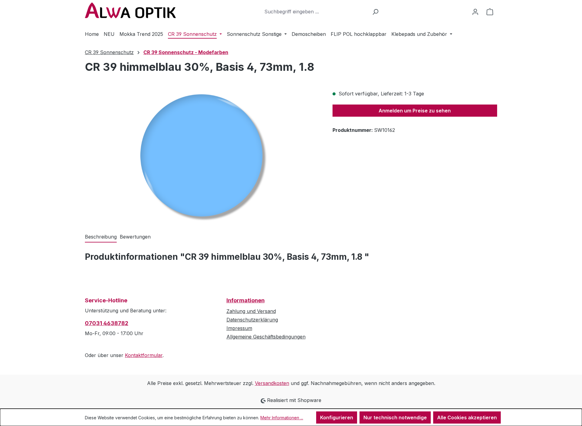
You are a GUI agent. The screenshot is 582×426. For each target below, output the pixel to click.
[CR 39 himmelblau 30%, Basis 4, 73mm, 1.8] (202, 155)
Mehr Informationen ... (281, 417)
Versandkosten (272, 383)
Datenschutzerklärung (252, 320)
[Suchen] (375, 11)
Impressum (239, 328)
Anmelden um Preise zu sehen (415, 111)
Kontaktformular (143, 355)
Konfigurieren (336, 417)
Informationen (245, 300)
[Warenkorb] (490, 11)
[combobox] (315, 11)
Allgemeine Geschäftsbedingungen (266, 337)
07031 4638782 (106, 323)
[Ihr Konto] (475, 11)
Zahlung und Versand (251, 311)
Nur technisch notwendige (395, 417)
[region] (202, 155)
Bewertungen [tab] (135, 237)
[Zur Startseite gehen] (130, 10)
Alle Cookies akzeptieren (467, 417)
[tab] (101, 237)
